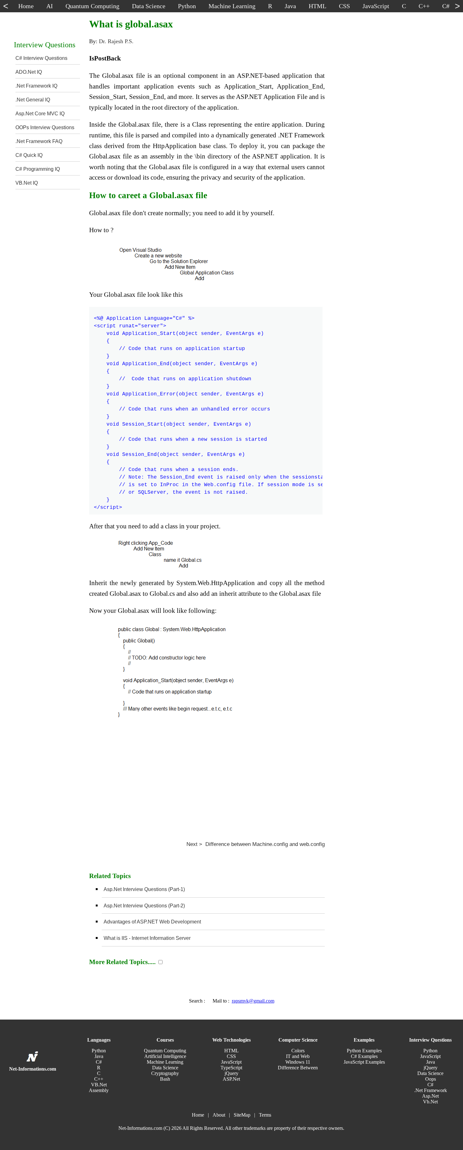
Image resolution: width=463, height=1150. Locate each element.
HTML (231, 1050)
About (219, 1115)
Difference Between (298, 1067)
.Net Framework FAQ (38, 141)
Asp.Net (430, 1096)
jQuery (231, 1073)
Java (98, 1056)
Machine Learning (165, 1062)
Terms (265, 1115)
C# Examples (364, 1056)
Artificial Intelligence (165, 1056)
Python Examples (364, 1050)
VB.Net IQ (26, 183)
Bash (165, 1079)
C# (99, 1062)
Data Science (165, 1067)
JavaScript (231, 1062)
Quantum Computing (165, 1050)
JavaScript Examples (364, 1062)
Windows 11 (297, 1062)
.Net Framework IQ (36, 86)
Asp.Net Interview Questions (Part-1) (144, 889)
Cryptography (165, 1073)
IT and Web (298, 1056)
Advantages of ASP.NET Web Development (152, 921)
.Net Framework (430, 1090)
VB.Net (99, 1084)
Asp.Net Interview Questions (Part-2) (144, 905)
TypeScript (231, 1067)
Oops (430, 1079)
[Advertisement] (207, 773)
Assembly (99, 1090)
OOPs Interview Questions (44, 127)
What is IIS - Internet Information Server (147, 938)
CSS (231, 1056)
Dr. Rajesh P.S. (116, 41)
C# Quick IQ (29, 155)
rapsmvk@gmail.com (253, 1000)
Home (198, 1115)
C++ (98, 1079)
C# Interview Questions (41, 58)
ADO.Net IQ (28, 72)
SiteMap (242, 1115)
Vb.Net (430, 1101)
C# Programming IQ (37, 169)
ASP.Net (231, 1079)
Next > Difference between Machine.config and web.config (255, 844)
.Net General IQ (32, 99)
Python (99, 1050)
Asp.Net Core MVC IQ (40, 113)
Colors (298, 1050)
